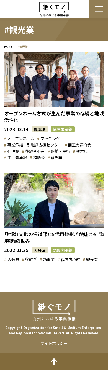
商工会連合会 (79, 145)
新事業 (49, 259)
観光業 (56, 157)
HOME (8, 46)
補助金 (39, 157)
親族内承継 (62, 250)
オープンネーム (20, 138)
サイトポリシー (54, 343)
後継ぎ (31, 259)
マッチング (50, 138)
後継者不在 (35, 151)
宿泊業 (13, 151)
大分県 (39, 250)
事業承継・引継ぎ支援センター (34, 145)
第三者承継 (62, 129)
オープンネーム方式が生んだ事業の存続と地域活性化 (54, 116)
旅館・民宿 (60, 151)
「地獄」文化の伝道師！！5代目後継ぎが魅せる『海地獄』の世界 (54, 237)
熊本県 (39, 129)
